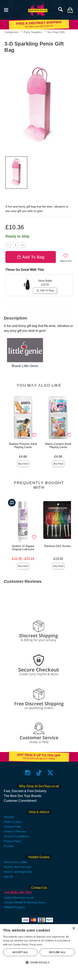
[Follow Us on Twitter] (50, 772)
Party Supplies (33, 32)
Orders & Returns (15, 831)
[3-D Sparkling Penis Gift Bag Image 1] (39, 103)
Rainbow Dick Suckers (58, 546)
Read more (36, 944)
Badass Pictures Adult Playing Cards (23, 445)
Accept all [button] (20, 952)
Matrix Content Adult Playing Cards (58, 445)
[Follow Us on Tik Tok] (39, 772)
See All (8, 876)
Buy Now (23, 463)
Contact (9, 846)
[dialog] (39, 946)
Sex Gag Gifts (56, 32)
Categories (11, 32)
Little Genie (30, 366)
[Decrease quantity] (8, 245)
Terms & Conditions (16, 836)
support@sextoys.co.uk (18, 897)
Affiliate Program (14, 907)
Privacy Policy (12, 841)
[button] (6, 9)
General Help (12, 826)
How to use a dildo (15, 862)
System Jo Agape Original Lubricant (23, 547)
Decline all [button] (57, 952)
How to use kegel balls (18, 872)
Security (9, 817)
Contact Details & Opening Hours (25, 902)
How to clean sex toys (17, 867)
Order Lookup (12, 822)
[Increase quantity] (23, 245)
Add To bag (33, 256)
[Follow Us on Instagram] (28, 772)
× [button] (73, 928)
